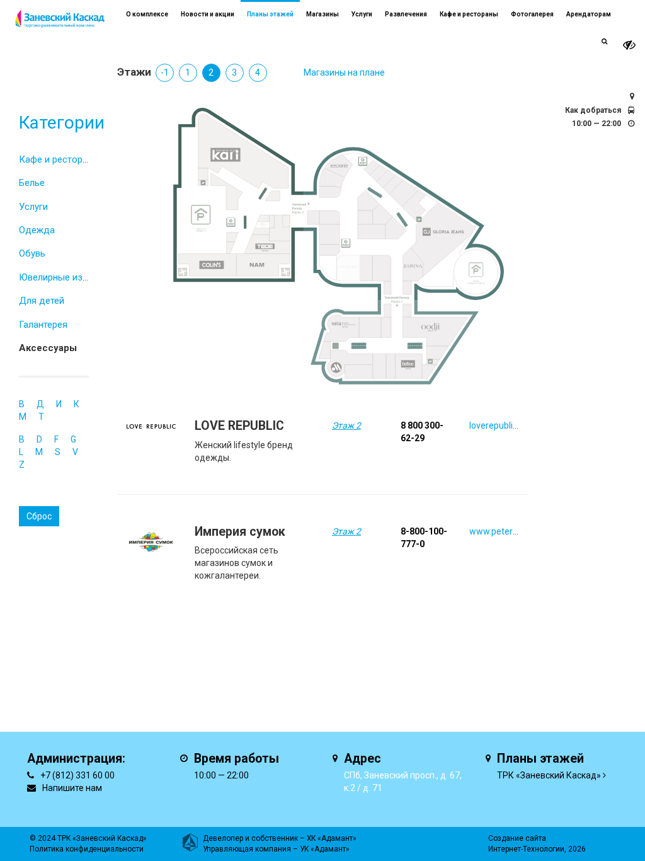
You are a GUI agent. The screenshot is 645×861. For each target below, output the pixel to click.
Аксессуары (48, 348)
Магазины (322, 14)
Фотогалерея (532, 14)
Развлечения (406, 14)
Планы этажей (270, 14)
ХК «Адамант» (332, 838)
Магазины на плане (344, 72)
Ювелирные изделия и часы (80, 277)
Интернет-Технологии (526, 849)
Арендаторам (588, 14)
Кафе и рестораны (59, 159)
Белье (32, 182)
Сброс (39, 516)
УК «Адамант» (325, 849)
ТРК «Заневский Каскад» (549, 775)
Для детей (41, 300)
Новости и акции (207, 14)
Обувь (32, 253)
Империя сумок (240, 531)
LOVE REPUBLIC (239, 426)
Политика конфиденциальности (87, 849)
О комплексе (147, 14)
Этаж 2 (346, 425)
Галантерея (43, 324)
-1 (165, 72)
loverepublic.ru (498, 425)
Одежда (37, 230)
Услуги (33, 206)
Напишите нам (72, 788)
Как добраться (593, 110)
